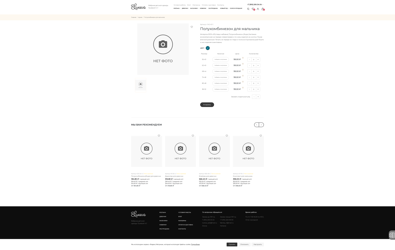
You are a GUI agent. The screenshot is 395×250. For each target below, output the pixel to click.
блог (180, 216)
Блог (189, 5)
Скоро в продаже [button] (236, 8)
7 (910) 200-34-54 (208, 220)
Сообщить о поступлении (221, 59)
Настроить (258, 244)
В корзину (207, 104)
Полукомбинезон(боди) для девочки (146, 176)
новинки (162, 225)
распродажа (164, 229)
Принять (232, 244)
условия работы (184, 212)
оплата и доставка (185, 225)
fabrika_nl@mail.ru (227, 223)
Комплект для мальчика (242, 176)
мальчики (163, 220)
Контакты (220, 5)
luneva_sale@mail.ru (209, 223)
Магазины (196, 5)
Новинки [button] (203, 8)
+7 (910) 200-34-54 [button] (254, 4)
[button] (258, 9)
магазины (182, 220)
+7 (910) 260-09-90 (226, 220)
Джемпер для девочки (174, 176)
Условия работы (180, 5)
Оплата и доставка (209, 5)
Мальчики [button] (194, 8)
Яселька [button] (176, 8)
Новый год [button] (224, 8)
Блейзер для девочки (207, 176)
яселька (162, 212)
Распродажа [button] (213, 8)
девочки (162, 216)
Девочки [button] (185, 8)
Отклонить (244, 244)
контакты (182, 229)
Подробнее (195, 244)
